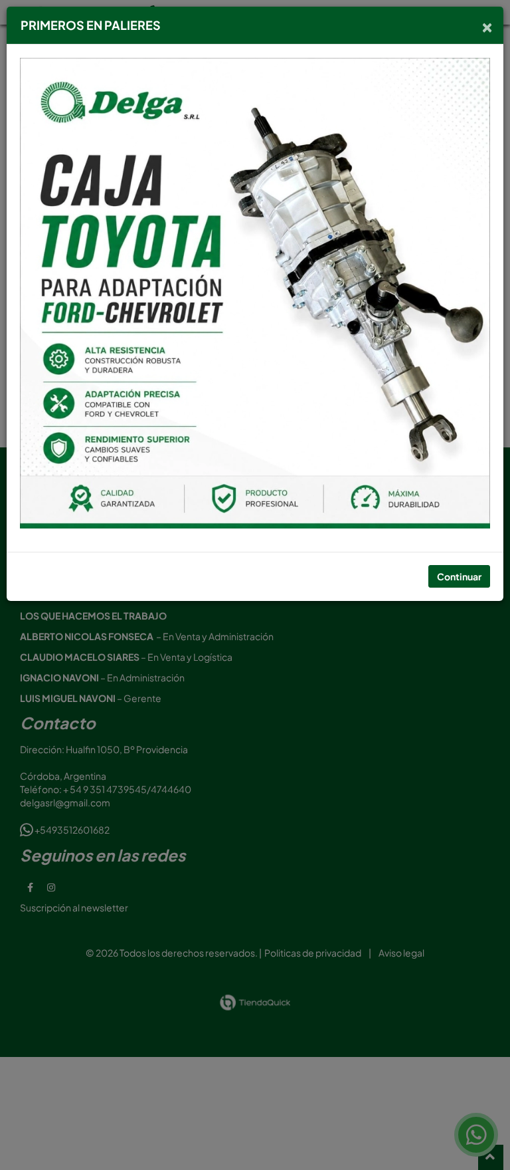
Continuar (459, 576)
